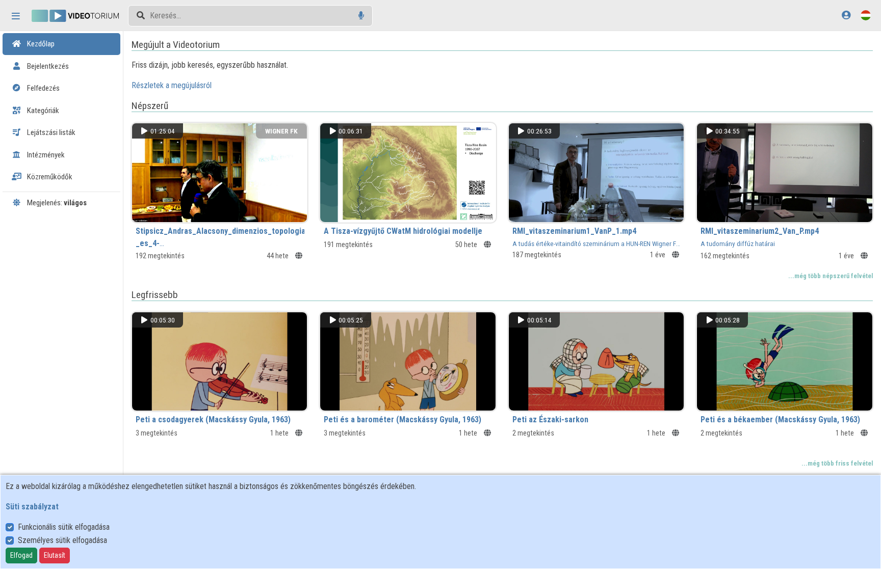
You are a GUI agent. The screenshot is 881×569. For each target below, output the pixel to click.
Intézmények (45, 154)
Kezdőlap (40, 43)
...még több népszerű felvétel (830, 276)
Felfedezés (42, 88)
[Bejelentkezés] (846, 15)
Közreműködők (48, 176)
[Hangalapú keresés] (361, 15)
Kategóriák (42, 110)
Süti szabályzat (32, 506)
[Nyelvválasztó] (866, 15)
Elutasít (54, 555)
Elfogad (21, 555)
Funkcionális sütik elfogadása (64, 527)
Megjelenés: (56, 202)
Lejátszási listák (50, 132)
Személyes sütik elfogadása (62, 540)
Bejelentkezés (47, 66)
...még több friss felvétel (837, 463)
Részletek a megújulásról (172, 85)
